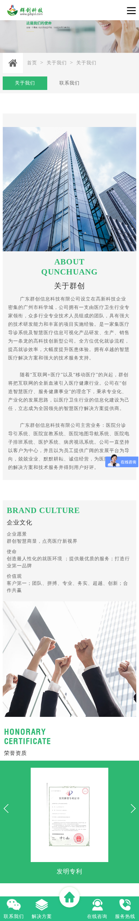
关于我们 (57, 62)
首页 (32, 62)
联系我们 (69, 83)
